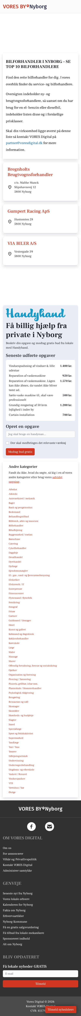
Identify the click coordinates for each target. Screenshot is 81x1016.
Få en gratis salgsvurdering (21, 927)
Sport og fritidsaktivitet (21, 733)
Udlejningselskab (18, 756)
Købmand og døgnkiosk (21, 634)
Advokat (13, 489)
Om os (7, 848)
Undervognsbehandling (21, 765)
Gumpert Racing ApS (29, 211)
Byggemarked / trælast (20, 534)
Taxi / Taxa (14, 747)
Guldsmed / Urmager (20, 620)
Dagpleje (13, 552)
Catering (13, 543)
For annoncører (13, 854)
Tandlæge (14, 742)
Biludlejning (15, 530)
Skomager (14, 706)
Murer (12, 661)
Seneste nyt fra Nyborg (18, 893)
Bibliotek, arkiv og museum (23, 521)
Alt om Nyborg (12, 944)
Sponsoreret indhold (16, 938)
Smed (12, 724)
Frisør (12, 611)
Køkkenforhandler (18, 638)
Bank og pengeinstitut (20, 507)
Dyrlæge (13, 566)
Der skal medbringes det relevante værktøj (38, 443)
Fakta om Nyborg (14, 910)
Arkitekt (13, 493)
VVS (11, 783)
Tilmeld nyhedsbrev (61, 1009)
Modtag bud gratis (20, 452)
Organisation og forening (22, 674)
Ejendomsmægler (18, 570)
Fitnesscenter (16, 593)
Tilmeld (40, 984)
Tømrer (12, 751)
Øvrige (12, 792)
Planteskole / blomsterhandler (25, 688)
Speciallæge (15, 729)
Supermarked (16, 738)
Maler (12, 652)
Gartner (13, 616)
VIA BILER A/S (22, 243)
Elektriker (14, 579)
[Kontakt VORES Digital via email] (49, 826)
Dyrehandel (15, 561)
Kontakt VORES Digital (17, 865)
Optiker (13, 670)
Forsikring (14, 602)
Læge (11, 647)
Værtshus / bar (16, 787)
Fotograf (13, 606)
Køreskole (14, 643)
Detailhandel (16, 557)
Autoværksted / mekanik (22, 498)
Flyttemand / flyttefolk (20, 597)
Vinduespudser (17, 778)
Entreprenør (15, 588)
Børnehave (14, 539)
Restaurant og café (18, 701)
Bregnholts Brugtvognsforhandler (30, 172)
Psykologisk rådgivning (21, 692)
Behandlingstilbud (19, 516)
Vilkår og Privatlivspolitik (20, 859)
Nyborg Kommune (15, 922)
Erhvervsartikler (13, 916)
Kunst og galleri (17, 629)
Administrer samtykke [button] (17, 870)
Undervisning (16, 760)
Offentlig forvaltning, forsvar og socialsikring (33, 665)
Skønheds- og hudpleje (21, 715)
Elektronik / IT (16, 584)
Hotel (12, 625)
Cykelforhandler (17, 548)
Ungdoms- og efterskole (21, 769)
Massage (13, 656)
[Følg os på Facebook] (31, 826)
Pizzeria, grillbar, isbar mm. (23, 683)
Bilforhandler (16, 525)
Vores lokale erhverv (16, 899)
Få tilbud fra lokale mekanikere (23, 933)
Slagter (12, 719)
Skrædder (14, 710)
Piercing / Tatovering (20, 679)
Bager (12, 503)
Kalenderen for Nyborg (18, 905)
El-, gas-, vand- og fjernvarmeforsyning (29, 575)
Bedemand (14, 512)
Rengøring (14, 697)
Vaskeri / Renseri (18, 774)
